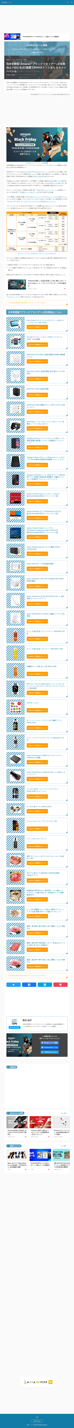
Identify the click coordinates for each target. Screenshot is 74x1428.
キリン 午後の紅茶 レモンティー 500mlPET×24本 (45, 649)
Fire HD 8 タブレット (41, 172)
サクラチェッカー (13, 297)
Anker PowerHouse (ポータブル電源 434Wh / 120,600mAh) (44, 548)
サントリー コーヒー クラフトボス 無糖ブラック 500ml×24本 (44, 721)
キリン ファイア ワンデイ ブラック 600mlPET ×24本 (45, 739)
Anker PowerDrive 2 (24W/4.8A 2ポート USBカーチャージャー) (46, 773)
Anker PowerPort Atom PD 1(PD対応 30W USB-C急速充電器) (45, 580)
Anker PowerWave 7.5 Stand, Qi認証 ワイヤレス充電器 (46, 615)
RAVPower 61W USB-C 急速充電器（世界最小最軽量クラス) (46, 355)
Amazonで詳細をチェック (37, 327)
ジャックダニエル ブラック (37, 839)
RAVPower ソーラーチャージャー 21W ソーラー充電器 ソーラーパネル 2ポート (45, 423)
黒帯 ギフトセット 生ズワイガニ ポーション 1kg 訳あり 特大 (45, 857)
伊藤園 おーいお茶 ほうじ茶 (29, 192)
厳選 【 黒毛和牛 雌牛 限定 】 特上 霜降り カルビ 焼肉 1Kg (46, 927)
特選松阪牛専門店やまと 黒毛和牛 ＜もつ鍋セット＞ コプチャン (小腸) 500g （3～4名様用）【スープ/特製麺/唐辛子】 (46, 892)
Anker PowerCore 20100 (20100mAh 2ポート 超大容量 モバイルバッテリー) (45, 597)
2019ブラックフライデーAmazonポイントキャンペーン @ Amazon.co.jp (37, 253)
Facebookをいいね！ (51, 1047)
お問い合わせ (37, 1421)
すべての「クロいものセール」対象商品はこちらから (38, 201)
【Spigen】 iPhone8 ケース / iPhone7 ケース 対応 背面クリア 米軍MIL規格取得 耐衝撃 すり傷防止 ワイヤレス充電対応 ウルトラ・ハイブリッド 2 (46, 477)
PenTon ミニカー (33, 703)
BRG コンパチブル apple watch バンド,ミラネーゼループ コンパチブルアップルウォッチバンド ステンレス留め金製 (46, 686)
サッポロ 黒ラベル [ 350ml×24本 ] (39, 806)
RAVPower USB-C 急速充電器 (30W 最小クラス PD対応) (46, 372)
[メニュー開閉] (72, 2)
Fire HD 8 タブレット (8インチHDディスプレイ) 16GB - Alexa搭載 (44, 338)
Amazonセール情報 (21, 59)
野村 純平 (27, 1020)
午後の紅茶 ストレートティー (46, 190)
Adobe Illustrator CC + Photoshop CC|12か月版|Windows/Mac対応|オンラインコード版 (44, 512)
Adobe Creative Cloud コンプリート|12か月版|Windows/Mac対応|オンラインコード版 (43, 495)
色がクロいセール (51, 197)
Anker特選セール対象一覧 (54, 183)
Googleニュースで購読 (50, 1043)
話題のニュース (10, 59)
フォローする (15, 1027)
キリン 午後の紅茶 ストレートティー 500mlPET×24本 (46, 632)
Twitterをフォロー (51, 1052)
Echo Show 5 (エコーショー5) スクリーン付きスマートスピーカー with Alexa (45, 321)
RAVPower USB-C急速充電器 (38, 389)
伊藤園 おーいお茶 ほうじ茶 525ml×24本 (41, 666)
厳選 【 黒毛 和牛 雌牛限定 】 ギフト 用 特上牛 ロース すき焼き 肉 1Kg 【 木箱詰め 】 (46, 944)
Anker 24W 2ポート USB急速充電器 (40, 564)
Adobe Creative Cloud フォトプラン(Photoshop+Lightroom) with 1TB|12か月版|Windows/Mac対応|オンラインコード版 (42, 530)
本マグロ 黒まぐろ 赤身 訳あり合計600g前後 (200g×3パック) (43, 874)
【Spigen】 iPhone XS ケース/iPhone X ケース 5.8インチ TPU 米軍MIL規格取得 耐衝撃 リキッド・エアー (46, 458)
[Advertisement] (37, 110)
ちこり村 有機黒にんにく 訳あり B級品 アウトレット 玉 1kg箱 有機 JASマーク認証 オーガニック (45, 910)
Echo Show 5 (26, 172)
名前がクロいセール (36, 197)
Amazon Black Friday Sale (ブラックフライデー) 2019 (27, 303)
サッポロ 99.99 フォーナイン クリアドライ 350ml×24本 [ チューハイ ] (42, 790)
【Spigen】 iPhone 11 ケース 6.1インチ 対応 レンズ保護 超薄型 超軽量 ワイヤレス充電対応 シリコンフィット (45, 440)
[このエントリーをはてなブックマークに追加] (45, 985)
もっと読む (64, 1113)
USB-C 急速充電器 (39, 176)
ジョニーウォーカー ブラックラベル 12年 (42, 821)
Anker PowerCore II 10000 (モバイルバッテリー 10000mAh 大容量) (44, 756)
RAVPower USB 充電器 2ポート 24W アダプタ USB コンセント (46, 406)
